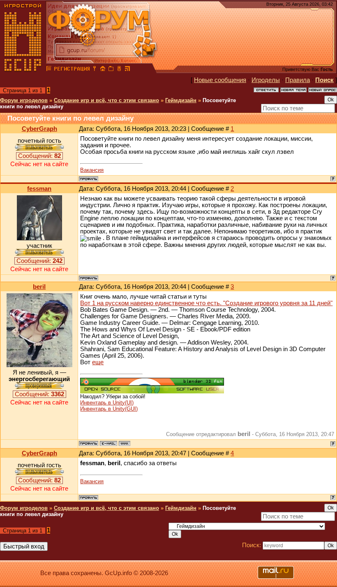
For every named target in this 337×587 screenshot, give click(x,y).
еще (98, 362)
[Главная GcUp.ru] (23, 69)
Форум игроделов (24, 100)
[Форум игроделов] (49, 69)
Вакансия (92, 170)
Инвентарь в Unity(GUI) (109, 409)
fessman (39, 188)
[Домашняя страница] (124, 443)
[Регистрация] (71, 69)
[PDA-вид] (119, 69)
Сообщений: (39, 156)
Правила (297, 80)
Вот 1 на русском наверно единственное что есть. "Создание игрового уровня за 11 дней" (206, 303)
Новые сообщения (220, 80)
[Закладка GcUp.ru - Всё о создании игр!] (111, 69)
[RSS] (127, 69)
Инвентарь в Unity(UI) (107, 403)
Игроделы (266, 80)
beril (39, 286)
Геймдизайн (180, 100)
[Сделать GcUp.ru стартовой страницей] (103, 69)
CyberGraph (39, 129)
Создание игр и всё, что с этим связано (106, 100)
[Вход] (94, 69)
